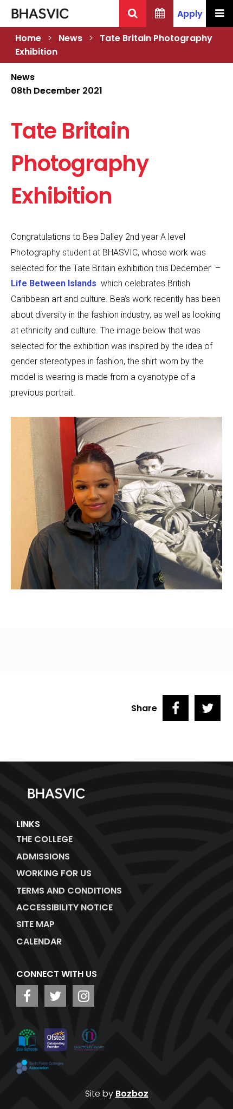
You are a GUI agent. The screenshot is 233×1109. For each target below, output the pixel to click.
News (70, 38)
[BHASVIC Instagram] (83, 996)
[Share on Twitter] (208, 708)
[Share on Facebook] (176, 708)
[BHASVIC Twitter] (55, 996)
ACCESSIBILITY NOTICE (64, 907)
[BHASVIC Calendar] (159, 13)
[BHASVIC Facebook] (27, 996)
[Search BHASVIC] (132, 13)
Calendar (39, 941)
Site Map (35, 924)
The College (44, 839)
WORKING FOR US (54, 873)
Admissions (43, 856)
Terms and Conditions (69, 890)
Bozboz (131, 1093)
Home (28, 38)
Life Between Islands (55, 283)
